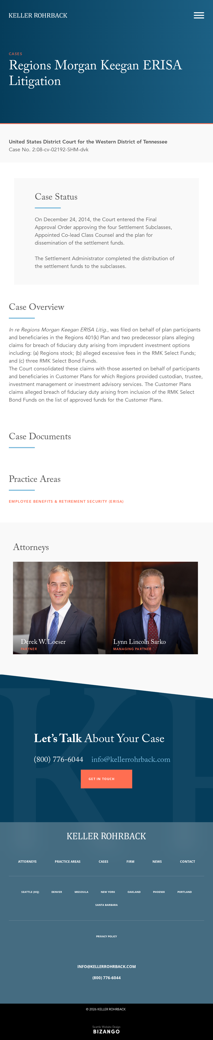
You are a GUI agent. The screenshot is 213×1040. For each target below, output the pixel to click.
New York (108, 892)
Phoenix (159, 892)
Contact (187, 861)
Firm (130, 861)
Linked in (114, 990)
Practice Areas (68, 861)
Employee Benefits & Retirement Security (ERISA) (66, 501)
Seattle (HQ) (30, 892)
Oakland (134, 892)
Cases (103, 861)
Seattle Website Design (106, 1027)
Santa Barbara (106, 905)
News (157, 861)
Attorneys (27, 861)
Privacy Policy (106, 936)
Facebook (98, 990)
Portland (184, 892)
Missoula (81, 892)
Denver (56, 892)
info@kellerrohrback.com (130, 760)
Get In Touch (102, 779)
